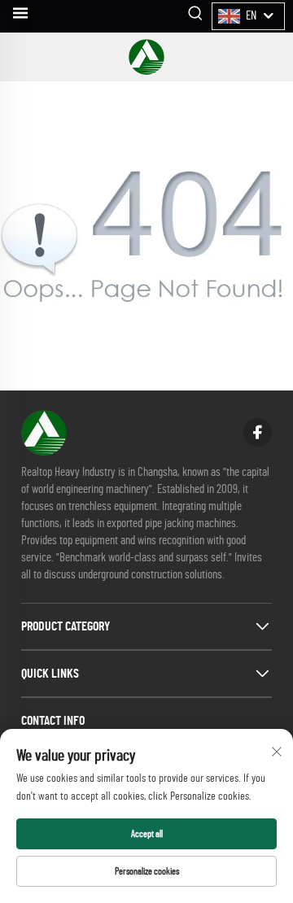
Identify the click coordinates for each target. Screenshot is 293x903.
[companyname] (146, 57)
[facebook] (257, 432)
